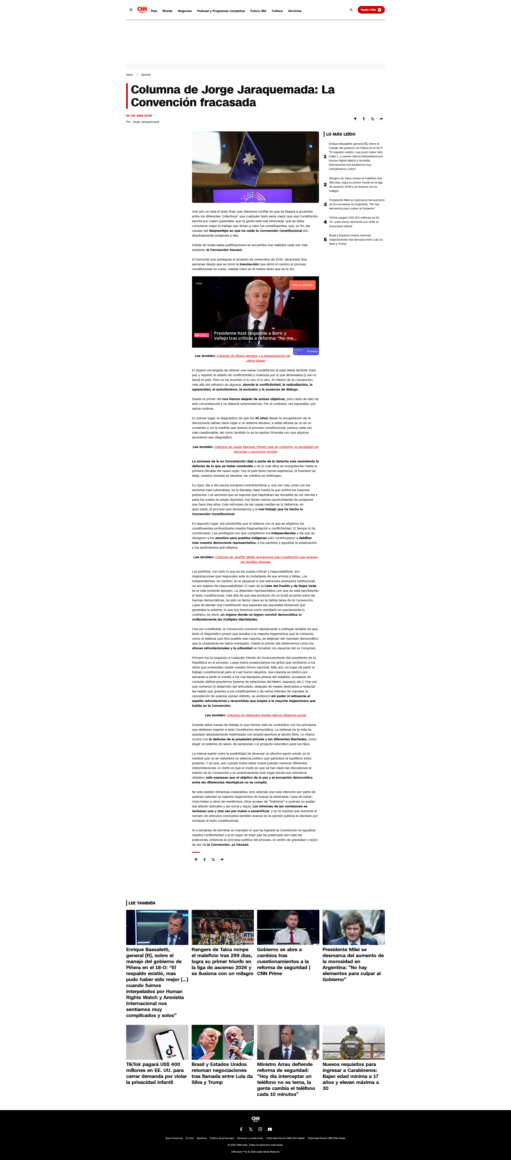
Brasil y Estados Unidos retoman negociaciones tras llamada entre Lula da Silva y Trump (356, 239)
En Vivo (190, 1138)
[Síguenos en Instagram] (260, 1129)
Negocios (185, 11)
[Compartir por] (381, 118)
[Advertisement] (156, 360)
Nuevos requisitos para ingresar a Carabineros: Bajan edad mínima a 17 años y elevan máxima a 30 (351, 1076)
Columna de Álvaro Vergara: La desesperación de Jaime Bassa (253, 358)
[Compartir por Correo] (354, 118)
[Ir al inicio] (142, 10)
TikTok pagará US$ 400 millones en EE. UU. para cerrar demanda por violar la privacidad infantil (354, 222)
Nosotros (202, 1138)
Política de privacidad (222, 1138)
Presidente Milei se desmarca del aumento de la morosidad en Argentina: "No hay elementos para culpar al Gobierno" (357, 204)
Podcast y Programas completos (221, 11)
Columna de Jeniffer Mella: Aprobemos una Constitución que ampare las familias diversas (266, 559)
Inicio (129, 75)
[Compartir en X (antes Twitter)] (372, 118)
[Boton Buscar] (351, 10)
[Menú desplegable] (131, 10)
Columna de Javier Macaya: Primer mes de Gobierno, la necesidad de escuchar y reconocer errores (266, 449)
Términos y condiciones (250, 1138)
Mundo (167, 11)
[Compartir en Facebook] (363, 118)
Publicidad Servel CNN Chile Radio (327, 1138)
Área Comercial (174, 1138)
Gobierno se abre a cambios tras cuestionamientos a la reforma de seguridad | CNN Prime (283, 961)
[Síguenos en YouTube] (270, 1129)
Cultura (277, 11)
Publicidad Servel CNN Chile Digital (285, 1138)
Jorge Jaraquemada (146, 122)
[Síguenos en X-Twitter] (251, 1129)
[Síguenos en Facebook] (241, 1129)
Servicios (294, 11)
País (154, 11)
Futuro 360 (258, 11)
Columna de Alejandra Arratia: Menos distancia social (266, 715)
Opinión (146, 75)
